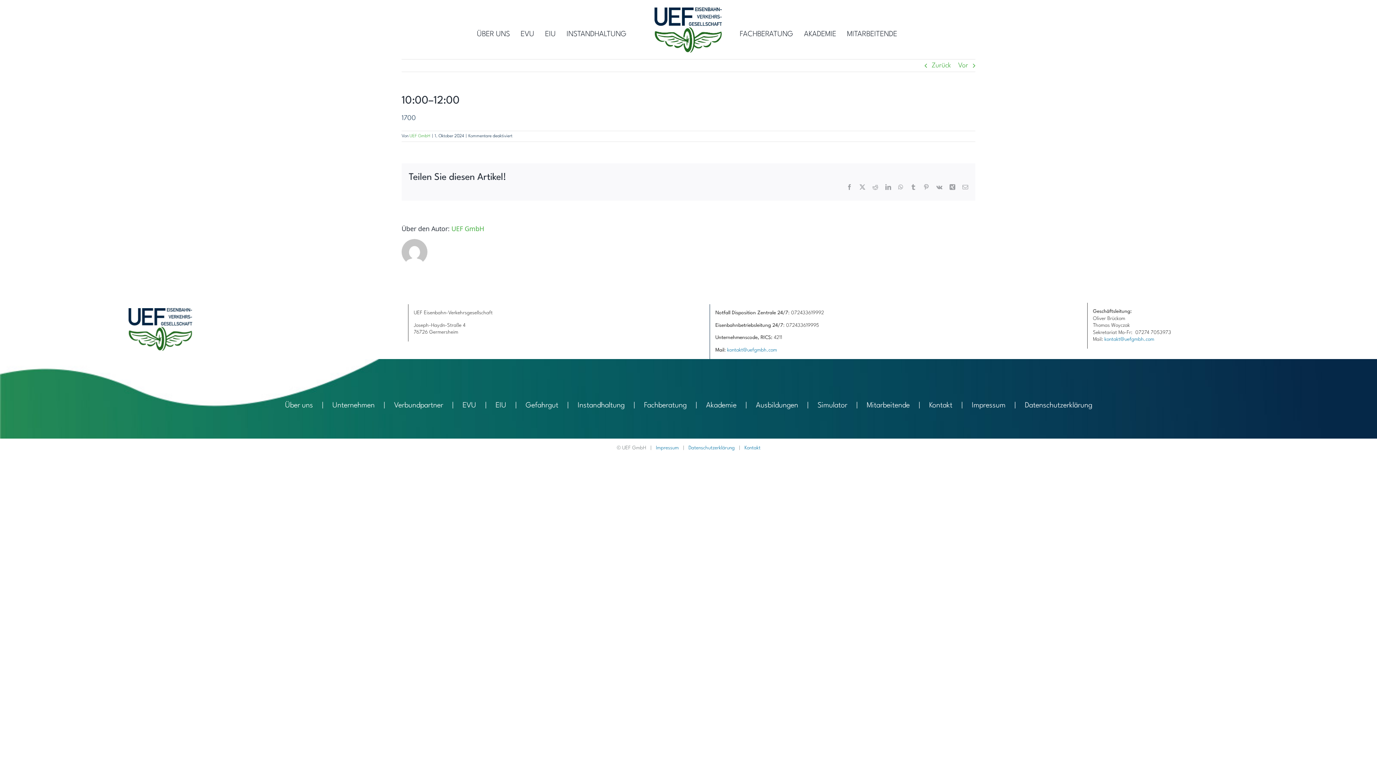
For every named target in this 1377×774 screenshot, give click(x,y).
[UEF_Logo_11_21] (688, 11)
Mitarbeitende (888, 405)
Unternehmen (353, 405)
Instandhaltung (601, 405)
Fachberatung (665, 405)
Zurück (941, 65)
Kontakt (940, 405)
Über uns (299, 405)
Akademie (721, 405)
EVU (469, 405)
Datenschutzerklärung (1058, 405)
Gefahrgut (542, 405)
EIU (501, 405)
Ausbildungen (777, 405)
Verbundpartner (418, 405)
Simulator (832, 405)
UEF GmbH (420, 136)
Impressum (988, 405)
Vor (963, 65)
